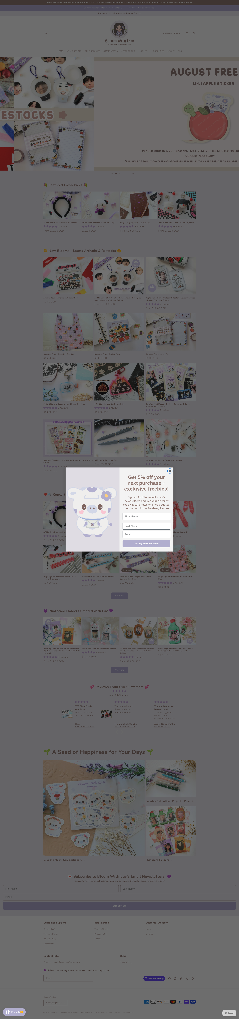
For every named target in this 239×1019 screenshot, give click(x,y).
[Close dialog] (169, 471)
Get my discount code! (147, 543)
